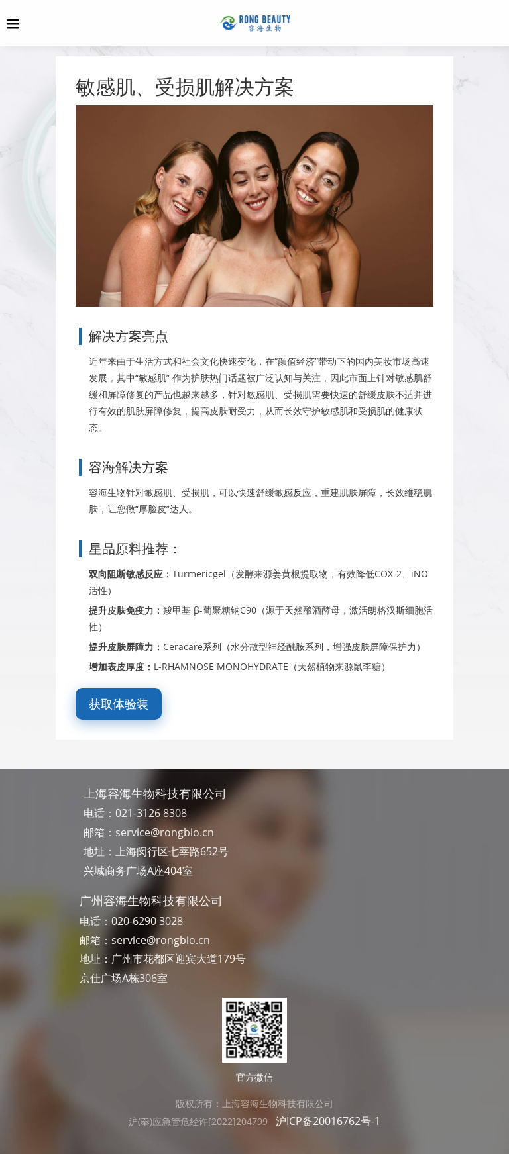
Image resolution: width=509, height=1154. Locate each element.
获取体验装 (118, 704)
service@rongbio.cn (164, 832)
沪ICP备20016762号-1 (328, 1121)
